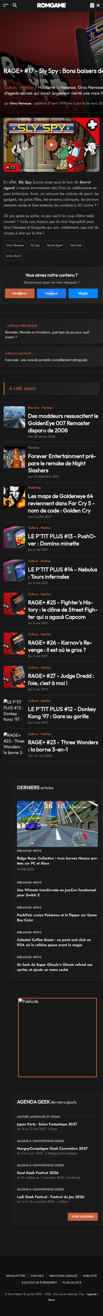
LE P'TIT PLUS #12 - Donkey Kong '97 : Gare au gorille (62, 712)
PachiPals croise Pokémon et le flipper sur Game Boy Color (57, 917)
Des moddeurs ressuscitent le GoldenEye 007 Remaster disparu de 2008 (63, 423)
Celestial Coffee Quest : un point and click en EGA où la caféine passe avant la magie (54, 942)
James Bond (13, 256)
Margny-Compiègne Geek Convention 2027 (52, 1148)
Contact (37, 1275)
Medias (27, 87)
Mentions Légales (63, 1275)
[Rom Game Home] (51, 5)
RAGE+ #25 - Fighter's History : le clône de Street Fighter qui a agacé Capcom (63, 609)
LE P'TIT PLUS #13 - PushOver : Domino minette (62, 540)
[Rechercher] (15, 5)
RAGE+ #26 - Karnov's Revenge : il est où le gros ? (60, 646)
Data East (75, 245)
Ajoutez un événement (39, 1282)
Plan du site (72, 1282)
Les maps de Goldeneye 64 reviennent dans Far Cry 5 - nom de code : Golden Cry (61, 503)
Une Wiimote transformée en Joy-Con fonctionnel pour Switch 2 (56, 892)
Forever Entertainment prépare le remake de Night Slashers (62, 463)
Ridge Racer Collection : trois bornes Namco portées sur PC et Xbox (57, 861)
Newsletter (15, 1275)
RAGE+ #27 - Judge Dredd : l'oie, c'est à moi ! (61, 679)
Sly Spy (35, 245)
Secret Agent (55, 245)
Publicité (90, 1275)
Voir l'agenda (83, 1216)
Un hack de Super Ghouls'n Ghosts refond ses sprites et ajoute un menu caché (54, 967)
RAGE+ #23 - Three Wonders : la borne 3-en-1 (63, 746)
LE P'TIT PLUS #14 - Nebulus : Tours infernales (62, 573)
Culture (10, 87)
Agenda (92, 1294)
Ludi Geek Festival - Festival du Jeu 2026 (50, 1197)
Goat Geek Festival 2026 (37, 1172)
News (51, 1300)
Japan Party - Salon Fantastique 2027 (47, 1124)
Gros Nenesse (20, 103)
